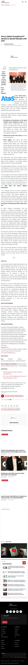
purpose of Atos (7, 283)
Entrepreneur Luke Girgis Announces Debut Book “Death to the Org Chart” (12, 474)
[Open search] (22, 2)
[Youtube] (17, 611)
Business (2, 642)
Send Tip (4, 622)
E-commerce (3, 633)
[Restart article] (2, 399)
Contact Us (17, 644)
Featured (2, 648)
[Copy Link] (17, 406)
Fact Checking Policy (15, 660)
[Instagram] (14, 611)
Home (2, 5)
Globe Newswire (14, 422)
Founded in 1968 (5, 327)
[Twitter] (10, 611)
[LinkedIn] (11, 406)
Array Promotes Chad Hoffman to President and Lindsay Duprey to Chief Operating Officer (14, 496)
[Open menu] (25, 2)
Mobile (16, 633)
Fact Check (3, 644)
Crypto (2, 646)
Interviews (3, 629)
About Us (16, 642)
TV (15, 636)
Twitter (4, 349)
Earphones (17, 629)
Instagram (19, 349)
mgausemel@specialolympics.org (9, 365)
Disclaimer (17, 646)
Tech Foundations (5, 306)
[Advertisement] (14, 20)
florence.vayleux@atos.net (7, 361)
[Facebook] (6, 406)
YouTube (14, 349)
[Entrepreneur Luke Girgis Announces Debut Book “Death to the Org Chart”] (14, 463)
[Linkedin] (20, 611)
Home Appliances (4, 636)
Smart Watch (17, 634)
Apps (2, 634)
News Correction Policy (5, 660)
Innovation (3, 631)
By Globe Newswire (8, 44)
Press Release (7, 5)
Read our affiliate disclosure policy (20, 657)
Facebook (9, 349)
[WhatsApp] (14, 406)
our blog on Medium (9, 351)
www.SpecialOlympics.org (8, 352)
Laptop (16, 631)
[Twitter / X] (8, 406)
